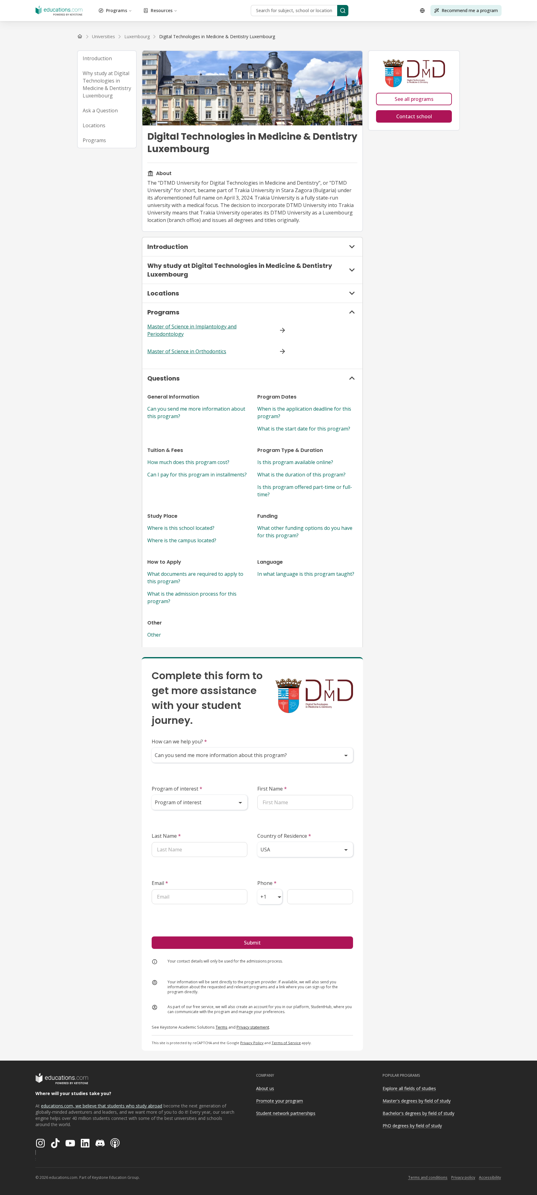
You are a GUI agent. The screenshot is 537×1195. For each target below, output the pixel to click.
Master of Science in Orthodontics (186, 351)
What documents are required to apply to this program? (195, 577)
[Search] (342, 10)
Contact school (414, 116)
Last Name (166, 835)
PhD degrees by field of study (412, 1126)
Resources (161, 10)
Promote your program (279, 1101)
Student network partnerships (285, 1113)
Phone (267, 883)
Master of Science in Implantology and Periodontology (191, 330)
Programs (116, 10)
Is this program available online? (295, 462)
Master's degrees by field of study (417, 1101)
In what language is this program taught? (305, 573)
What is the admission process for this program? (191, 597)
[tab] (107, 58)
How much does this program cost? (188, 462)
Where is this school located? (180, 528)
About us (265, 1088)
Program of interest (177, 788)
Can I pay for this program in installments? (197, 474)
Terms (221, 1027)
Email (160, 883)
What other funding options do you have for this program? (304, 532)
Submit (252, 942)
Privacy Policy (252, 1042)
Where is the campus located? (181, 540)
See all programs (414, 99)
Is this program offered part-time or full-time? (304, 491)
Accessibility (490, 1177)
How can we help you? (179, 741)
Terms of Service (286, 1042)
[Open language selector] (422, 10)
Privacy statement (252, 1027)
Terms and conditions (428, 1177)
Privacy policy (463, 1177)
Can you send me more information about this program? (196, 412)
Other (154, 634)
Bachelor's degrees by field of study (418, 1113)
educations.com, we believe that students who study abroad (101, 1106)
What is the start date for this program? (303, 428)
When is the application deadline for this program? (304, 412)
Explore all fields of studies (409, 1088)
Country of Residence (284, 835)
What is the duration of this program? (301, 474)
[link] (217, 37)
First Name (272, 788)
